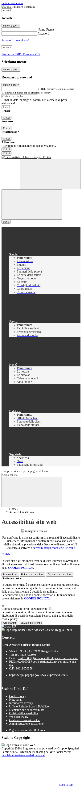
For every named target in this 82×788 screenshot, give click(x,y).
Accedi (7, 10)
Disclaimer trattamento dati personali (23, 755)
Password (43, 33)
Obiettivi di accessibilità (23, 713)
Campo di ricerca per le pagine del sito (25, 471)
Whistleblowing (18, 716)
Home (13, 509)
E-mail (42, 88)
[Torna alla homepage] (41, 157)
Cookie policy (17, 696)
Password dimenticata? (15, 40)
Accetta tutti (60, 574)
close (6, 221)
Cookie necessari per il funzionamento (25, 608)
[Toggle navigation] (32, 204)
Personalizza (10, 574)
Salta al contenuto (12, 3)
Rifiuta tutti (32, 574)
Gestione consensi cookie (24, 720)
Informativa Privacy (21, 703)
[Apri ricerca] (50, 174)
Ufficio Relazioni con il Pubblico (29, 706)
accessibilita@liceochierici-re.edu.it (54, 547)
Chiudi (6, 117)
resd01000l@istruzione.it (48, 658)
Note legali (15, 699)
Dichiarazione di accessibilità (26, 709)
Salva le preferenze (31, 622)
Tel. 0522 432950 (25, 654)
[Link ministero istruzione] (18, 6)
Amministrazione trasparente (26, 723)
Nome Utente (46, 29)
